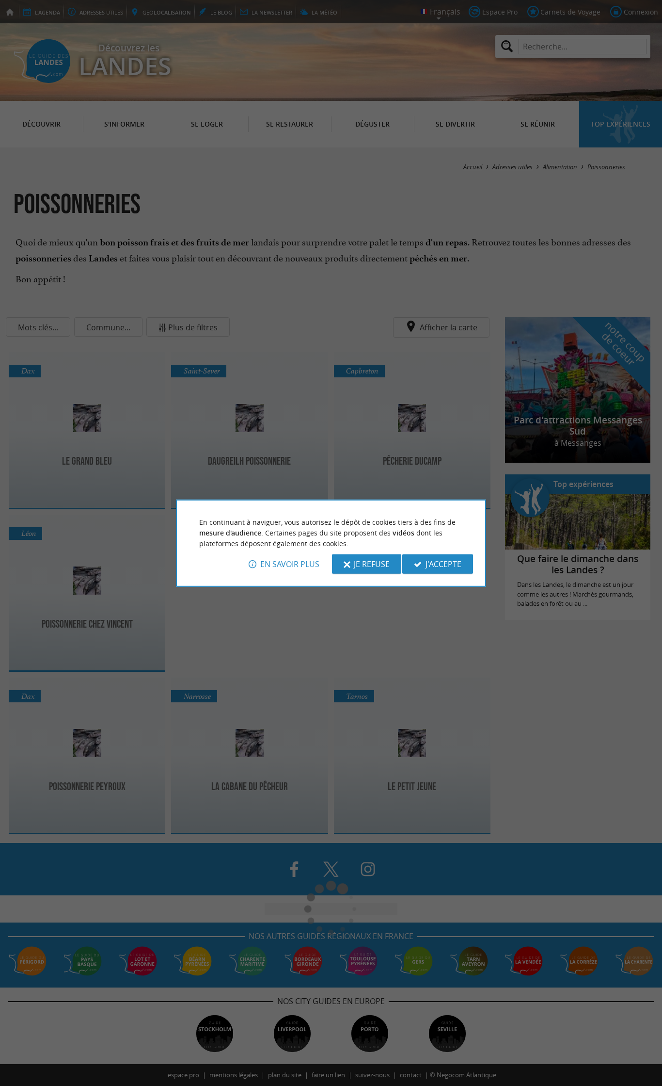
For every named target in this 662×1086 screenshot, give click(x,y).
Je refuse (372, 564)
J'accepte (443, 564)
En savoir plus (289, 564)
